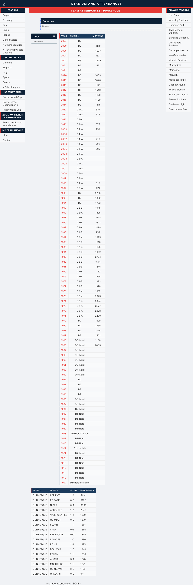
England (7, 15)
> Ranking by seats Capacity (13, 51)
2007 (64, 139)
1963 (63, 355)
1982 (63, 261)
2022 (64, 65)
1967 (63, 335)
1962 (63, 359)
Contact (7, 140)
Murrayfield (175, 65)
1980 (63, 271)
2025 (64, 50)
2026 (64, 45)
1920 (63, 458)
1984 (63, 251)
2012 (63, 114)
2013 (64, 109)
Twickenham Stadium (175, 31)
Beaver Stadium (177, 99)
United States (10, 39)
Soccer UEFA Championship (10, 103)
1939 (63, 379)
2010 (64, 124)
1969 (63, 325)
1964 (63, 350)
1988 (63, 232)
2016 (63, 94)
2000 (64, 173)
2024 (64, 55)
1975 (63, 296)
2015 (63, 99)
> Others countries (12, 44)
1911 (63, 472)
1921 (63, 453)
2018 (63, 85)
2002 (64, 163)
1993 (63, 207)
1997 (63, 188)
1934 (64, 404)
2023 (64, 60)
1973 (63, 305)
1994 (63, 202)
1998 (63, 183)
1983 (63, 256)
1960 (63, 369)
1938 (63, 384)
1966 (63, 340)
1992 (63, 212)
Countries (106, 21)
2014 (64, 104)
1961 (63, 364)
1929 (63, 428)
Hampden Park (177, 25)
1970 (63, 320)
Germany (7, 20)
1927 (63, 438)
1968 (63, 330)
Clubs (44, 36)
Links (5, 135)
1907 (63, 482)
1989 (63, 227)
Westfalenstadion (178, 55)
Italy (5, 25)
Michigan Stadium (178, 94)
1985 (63, 247)
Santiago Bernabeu (179, 37)
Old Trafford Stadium (175, 44)
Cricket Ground (177, 84)
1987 (63, 237)
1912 (63, 467)
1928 (63, 433)
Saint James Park (178, 109)
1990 (63, 222)
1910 (63, 477)
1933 (64, 409)
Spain (6, 30)
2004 (64, 153)
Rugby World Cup (12, 109)
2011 (63, 119)
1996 (63, 193)
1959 (63, 374)
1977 (63, 286)
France (6, 34)
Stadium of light (177, 104)
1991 (63, 217)
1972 (63, 310)
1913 (63, 463)
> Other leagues (11, 87)
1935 (63, 399)
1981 (63, 266)
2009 (64, 129)
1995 (63, 198)
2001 (64, 168)
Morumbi (173, 74)
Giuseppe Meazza (178, 50)
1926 (63, 443)
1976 (63, 291)
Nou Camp (174, 15)
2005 (64, 148)
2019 (63, 80)
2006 (64, 144)
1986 (63, 242)
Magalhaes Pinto (178, 79)
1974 (63, 301)
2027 (64, 40)
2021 (63, 70)
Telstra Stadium (177, 89)
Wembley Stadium (178, 20)
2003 (64, 158)
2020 (64, 75)
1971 (63, 315)
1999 (63, 178)
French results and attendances (12, 124)
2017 (63, 90)
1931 (63, 418)
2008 (64, 134)
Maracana (174, 70)
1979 (63, 276)
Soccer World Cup (12, 97)
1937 (63, 389)
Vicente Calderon (178, 60)
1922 (63, 448)
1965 (63, 345)
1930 (64, 423)
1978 (63, 281)
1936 (63, 394)
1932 (63, 413)
